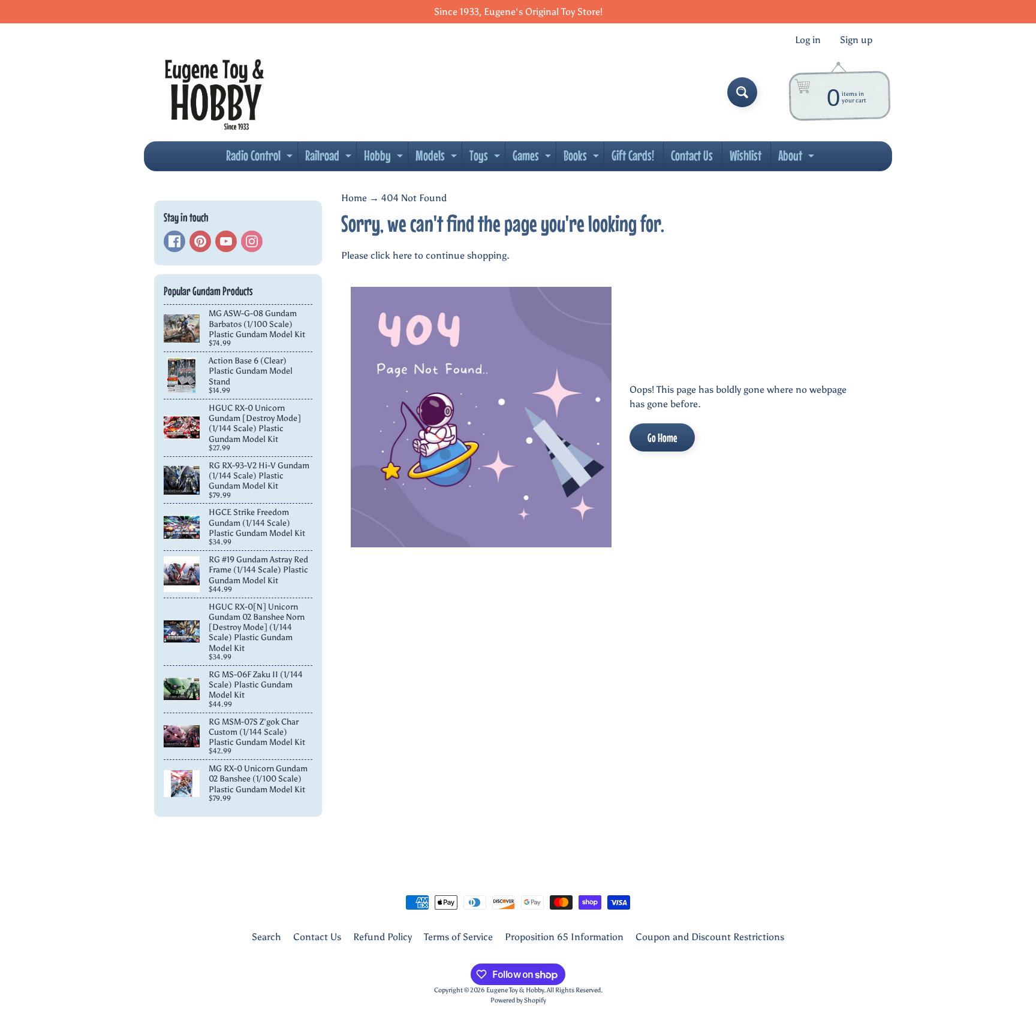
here (402, 255)
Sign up (856, 40)
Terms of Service (458, 937)
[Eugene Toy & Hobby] (214, 92)
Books (583, 158)
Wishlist (745, 155)
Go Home (662, 437)
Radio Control (261, 158)
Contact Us (692, 155)
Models (437, 158)
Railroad (329, 158)
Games (533, 158)
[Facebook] (174, 241)
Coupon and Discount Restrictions (710, 937)
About (797, 158)
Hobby (385, 158)
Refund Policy (382, 937)
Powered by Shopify (518, 1000)
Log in (808, 40)
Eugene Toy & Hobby (515, 990)
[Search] (742, 92)
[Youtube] (226, 241)
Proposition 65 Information (564, 937)
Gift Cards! (633, 155)
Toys (486, 158)
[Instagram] (252, 241)
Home (354, 198)
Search (266, 937)
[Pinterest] (200, 241)
